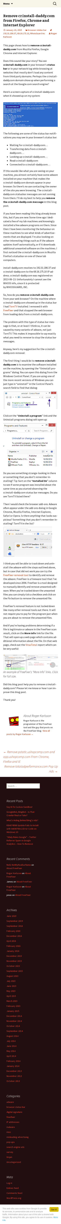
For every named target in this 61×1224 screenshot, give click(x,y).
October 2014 (13, 1026)
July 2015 (11, 981)
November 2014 (14, 1021)
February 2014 (13, 1061)
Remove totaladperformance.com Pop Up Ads (31, 768)
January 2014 (13, 1066)
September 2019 (15, 921)
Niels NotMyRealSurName (19, 864)
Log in (9, 1183)
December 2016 (14, 936)
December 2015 (14, 956)
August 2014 (12, 1036)
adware (10, 1102)
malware (11, 1127)
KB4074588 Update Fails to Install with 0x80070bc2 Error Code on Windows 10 (22, 829)
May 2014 (11, 1051)
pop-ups (11, 1142)
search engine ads (15, 1147)
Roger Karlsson (14, 873)
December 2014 (14, 1016)
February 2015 (13, 1006)
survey (10, 1152)
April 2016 (11, 941)
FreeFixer (8, 310)
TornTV (13, 306)
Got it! (54, 1209)
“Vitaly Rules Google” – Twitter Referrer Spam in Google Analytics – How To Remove (21, 840)
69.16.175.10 (23, 33)
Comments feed (14, 1193)
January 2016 (13, 951)
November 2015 (14, 961)
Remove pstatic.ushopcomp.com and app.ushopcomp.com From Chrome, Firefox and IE (29, 757)
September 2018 (15, 926)
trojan (9, 1157)
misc (9, 1132)
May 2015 (11, 991)
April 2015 (11, 996)
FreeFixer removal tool (16, 575)
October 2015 (13, 966)
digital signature (14, 1112)
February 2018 (13, 931)
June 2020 (11, 916)
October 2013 (13, 1081)
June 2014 (11, 1046)
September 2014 (15, 1031)
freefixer (11, 1117)
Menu (6, 3)
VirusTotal (31, 644)
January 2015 (13, 1011)
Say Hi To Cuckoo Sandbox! (19, 806)
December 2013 (14, 1071)
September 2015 (15, 971)
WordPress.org (14, 1198)
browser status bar (37, 30)
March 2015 (12, 1001)
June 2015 (11, 986)
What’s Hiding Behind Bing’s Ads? (22, 820)
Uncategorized (14, 1162)
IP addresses (13, 1122)
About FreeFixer (14, 868)
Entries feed (13, 1188)
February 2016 (13, 946)
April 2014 (11, 1056)
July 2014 (11, 1041)
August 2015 (12, 976)
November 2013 (14, 1076)
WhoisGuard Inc (37, 33)
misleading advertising (18, 1137)
